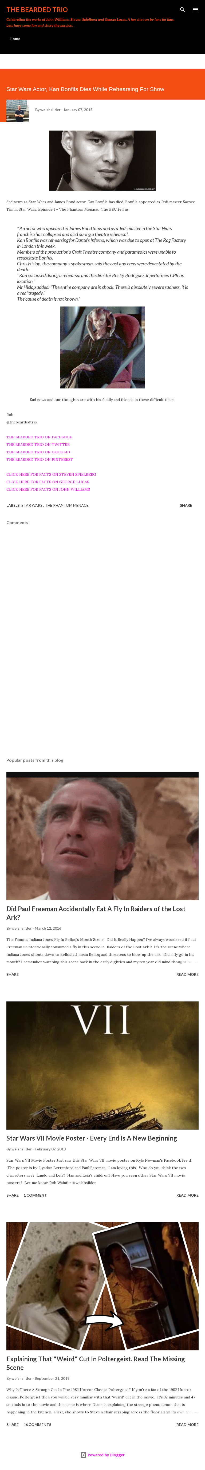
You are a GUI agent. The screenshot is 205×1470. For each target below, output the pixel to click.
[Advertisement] (102, 703)
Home (15, 38)
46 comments (37, 1424)
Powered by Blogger (106, 1454)
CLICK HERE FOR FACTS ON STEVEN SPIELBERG (51, 474)
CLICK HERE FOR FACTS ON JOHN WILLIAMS (48, 489)
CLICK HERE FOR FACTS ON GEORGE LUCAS (47, 481)
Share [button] (186, 505)
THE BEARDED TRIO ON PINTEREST (39, 459)
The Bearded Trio (37, 9)
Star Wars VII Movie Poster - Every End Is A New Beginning (91, 1138)
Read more (187, 974)
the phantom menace (67, 505)
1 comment (35, 1195)
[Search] (182, 9)
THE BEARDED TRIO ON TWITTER (38, 444)
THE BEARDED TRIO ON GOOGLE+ (38, 452)
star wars (32, 505)
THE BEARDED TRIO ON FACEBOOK (39, 437)
